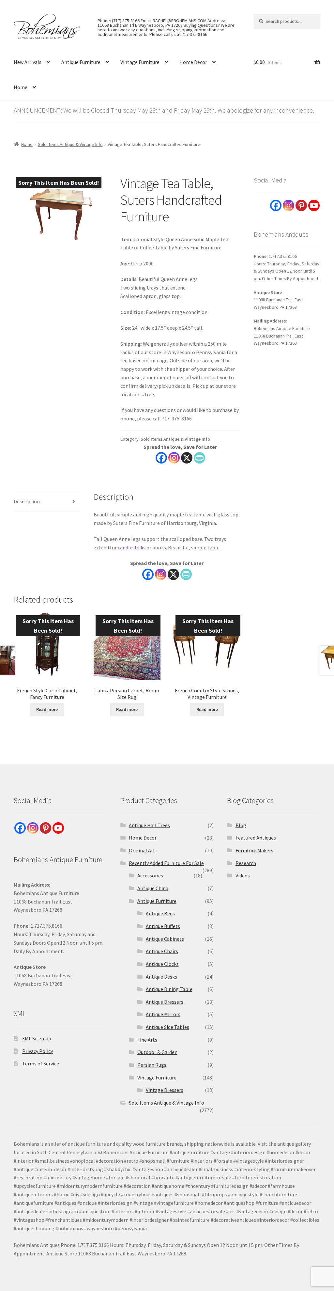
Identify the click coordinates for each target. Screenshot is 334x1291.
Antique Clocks (162, 964)
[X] (186, 458)
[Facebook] (161, 458)
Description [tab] (27, 501)
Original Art (142, 850)
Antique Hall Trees (149, 825)
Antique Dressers (164, 1002)
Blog (240, 825)
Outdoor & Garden (157, 1052)
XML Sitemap (36, 1038)
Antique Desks (161, 976)
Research (245, 863)
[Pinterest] (301, 205)
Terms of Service (40, 1063)
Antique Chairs (162, 951)
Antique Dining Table (169, 989)
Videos (242, 875)
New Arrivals (27, 62)
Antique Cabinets (165, 939)
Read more (47, 709)
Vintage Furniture (139, 62)
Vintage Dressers (164, 1090)
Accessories (150, 875)
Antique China (152, 888)
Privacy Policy (37, 1051)
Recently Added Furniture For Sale (166, 863)
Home (20, 87)
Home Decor (193, 62)
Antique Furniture (80, 62)
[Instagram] (174, 458)
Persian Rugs (151, 1065)
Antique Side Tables (167, 1027)
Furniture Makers (254, 850)
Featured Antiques (255, 837)
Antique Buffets (163, 926)
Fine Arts (147, 1039)
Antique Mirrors (163, 1014)
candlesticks (131, 547)
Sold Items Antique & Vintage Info (70, 144)
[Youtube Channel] (314, 205)
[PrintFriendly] (199, 458)
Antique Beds (160, 913)
